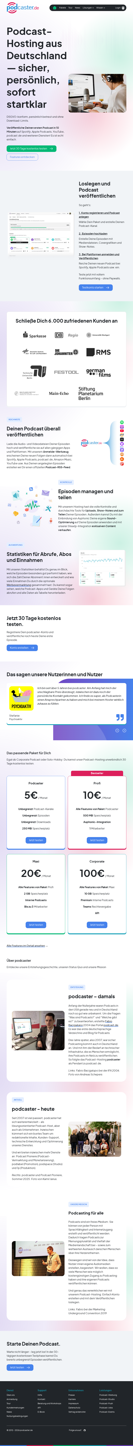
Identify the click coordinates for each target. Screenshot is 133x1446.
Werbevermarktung (19, 585)
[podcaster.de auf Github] (85, 1430)
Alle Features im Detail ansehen (26, 946)
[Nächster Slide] (124, 730)
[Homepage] (23, 8)
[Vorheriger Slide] (117, 730)
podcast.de (110, 1025)
